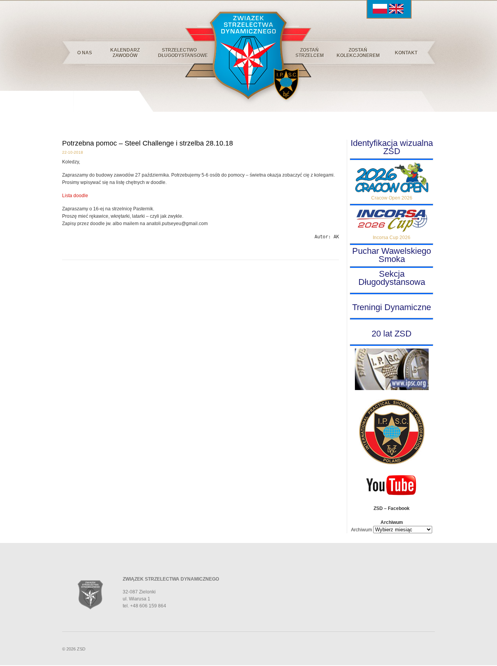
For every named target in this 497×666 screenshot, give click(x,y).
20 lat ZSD (392, 333)
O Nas (84, 53)
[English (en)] (396, 12)
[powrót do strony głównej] (248, 54)
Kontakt (406, 53)
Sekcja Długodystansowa (391, 278)
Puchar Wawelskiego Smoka (391, 255)
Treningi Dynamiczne (391, 307)
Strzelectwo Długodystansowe (181, 52)
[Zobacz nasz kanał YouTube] (392, 495)
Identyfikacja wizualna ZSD (392, 147)
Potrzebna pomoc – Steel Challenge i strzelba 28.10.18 (147, 143)
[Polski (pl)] (380, 12)
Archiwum (361, 529)
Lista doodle (75, 195)
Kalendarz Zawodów (125, 52)
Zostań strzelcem (309, 52)
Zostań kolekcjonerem (358, 52)
